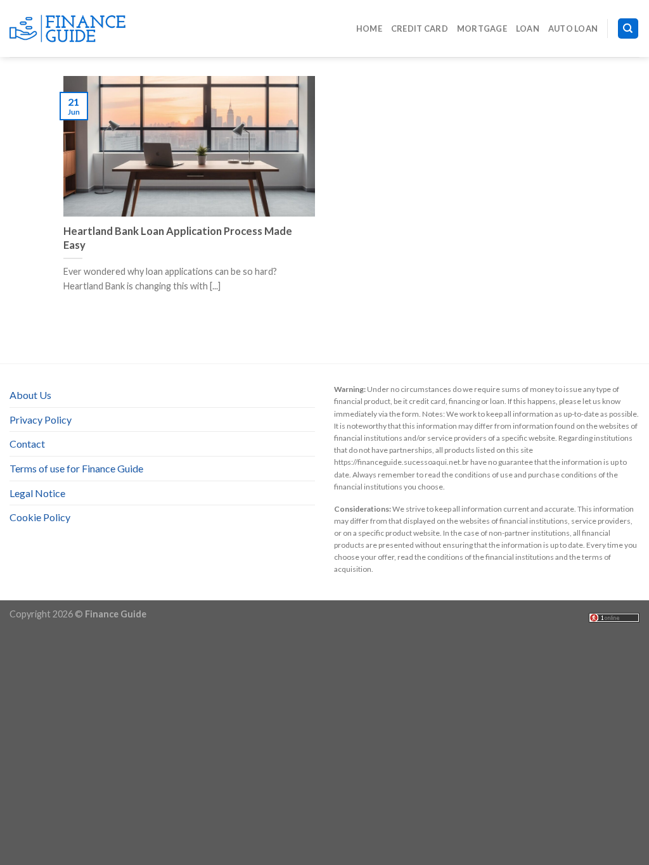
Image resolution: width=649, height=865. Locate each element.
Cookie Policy (40, 517)
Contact (27, 444)
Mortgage (482, 28)
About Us (30, 395)
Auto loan (573, 28)
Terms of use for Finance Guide (76, 468)
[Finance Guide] (73, 28)
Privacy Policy (41, 420)
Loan (527, 28)
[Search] (628, 28)
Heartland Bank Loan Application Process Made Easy (177, 238)
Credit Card (419, 28)
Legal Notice (37, 493)
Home (369, 28)
